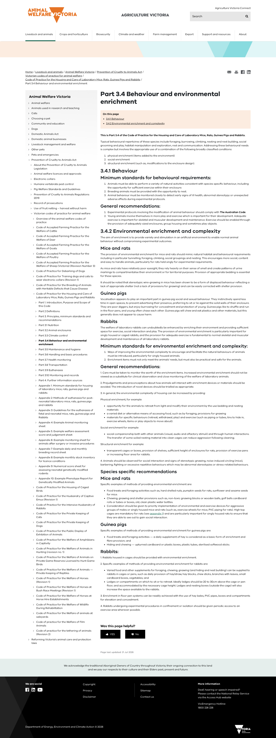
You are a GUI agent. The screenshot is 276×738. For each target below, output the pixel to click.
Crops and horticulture (74, 34)
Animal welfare (40, 103)
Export (189, 34)
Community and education (48, 123)
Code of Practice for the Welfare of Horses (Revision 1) (62, 580)
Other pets (38, 149)
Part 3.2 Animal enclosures (55, 330)
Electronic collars (44, 179)
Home (29, 72)
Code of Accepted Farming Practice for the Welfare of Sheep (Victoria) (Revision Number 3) (65, 264)
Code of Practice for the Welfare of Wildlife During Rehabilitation (62, 606)
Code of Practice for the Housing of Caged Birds (62, 489)
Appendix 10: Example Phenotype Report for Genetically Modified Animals (66, 480)
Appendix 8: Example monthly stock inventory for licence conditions (67, 459)
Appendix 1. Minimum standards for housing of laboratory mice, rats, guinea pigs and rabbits (66, 389)
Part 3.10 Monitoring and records (59, 375)
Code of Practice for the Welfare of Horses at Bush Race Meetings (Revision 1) (64, 588)
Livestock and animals (39, 34)
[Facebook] (243, 72)
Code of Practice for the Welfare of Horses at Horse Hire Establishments (64, 597)
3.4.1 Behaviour (115, 119)
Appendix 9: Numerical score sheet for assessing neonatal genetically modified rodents (63, 470)
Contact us (147, 697)
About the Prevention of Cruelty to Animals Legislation (60, 166)
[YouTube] (40, 690)
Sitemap (145, 690)
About (242, 34)
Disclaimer (89, 697)
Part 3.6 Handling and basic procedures (63, 354)
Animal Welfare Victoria (79, 72)
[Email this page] (229, 72)
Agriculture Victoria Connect (233, 8)
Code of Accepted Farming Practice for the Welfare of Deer (62, 237)
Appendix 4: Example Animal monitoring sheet (63, 424)
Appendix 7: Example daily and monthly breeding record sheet (63, 450)
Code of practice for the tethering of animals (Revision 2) (63, 632)
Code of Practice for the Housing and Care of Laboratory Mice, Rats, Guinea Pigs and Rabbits (82, 79)
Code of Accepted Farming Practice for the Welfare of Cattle (62, 229)
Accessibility (148, 684)
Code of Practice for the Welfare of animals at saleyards (64, 614)
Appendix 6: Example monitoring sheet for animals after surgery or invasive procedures (66, 441)
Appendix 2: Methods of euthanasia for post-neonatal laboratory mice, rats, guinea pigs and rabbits (66, 401)
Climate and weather (131, 34)
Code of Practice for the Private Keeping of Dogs (62, 524)
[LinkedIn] (249, 72)
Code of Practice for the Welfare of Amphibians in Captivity (65, 541)
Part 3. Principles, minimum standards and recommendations (65, 318)
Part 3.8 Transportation (53, 365)
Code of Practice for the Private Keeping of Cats (62, 515)
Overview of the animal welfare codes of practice (61, 220)
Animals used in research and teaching (55, 108)
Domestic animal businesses (48, 139)
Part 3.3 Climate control (53, 335)
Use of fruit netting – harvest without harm (60, 208)
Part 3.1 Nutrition (49, 325)
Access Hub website (219, 697)
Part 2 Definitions (49, 311)
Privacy (87, 690)
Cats (34, 113)
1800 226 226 (205, 707)
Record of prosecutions (48, 203)
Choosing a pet (40, 118)
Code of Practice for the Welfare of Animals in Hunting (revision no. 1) (64, 550)
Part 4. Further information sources (60, 380)
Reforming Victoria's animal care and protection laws (61, 641)
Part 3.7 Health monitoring (55, 360)
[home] (52, 15)
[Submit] (246, 16)
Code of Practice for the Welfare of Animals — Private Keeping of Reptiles (64, 571)
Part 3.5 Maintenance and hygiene (59, 349)
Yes (112, 634)
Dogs (34, 129)
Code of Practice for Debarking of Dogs (60, 271)
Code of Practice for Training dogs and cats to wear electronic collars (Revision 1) (64, 278)
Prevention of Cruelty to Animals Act (119, 72)
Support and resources (216, 34)
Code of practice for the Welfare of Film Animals (60, 623)
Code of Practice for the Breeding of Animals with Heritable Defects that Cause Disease (63, 286)
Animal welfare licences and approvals (57, 174)
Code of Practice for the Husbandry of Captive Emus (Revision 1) (65, 497)
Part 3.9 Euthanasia (51, 370)
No (137, 634)
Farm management (165, 34)
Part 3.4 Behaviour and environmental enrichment (63, 342)
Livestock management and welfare (53, 144)
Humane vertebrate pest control (54, 184)
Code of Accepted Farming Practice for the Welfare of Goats (62, 246)
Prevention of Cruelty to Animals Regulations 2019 (61, 196)
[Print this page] (236, 72)
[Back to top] (263, 668)
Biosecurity (103, 34)
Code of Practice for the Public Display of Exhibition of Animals (61, 532)
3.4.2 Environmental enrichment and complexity (135, 123)
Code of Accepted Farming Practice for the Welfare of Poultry (62, 255)
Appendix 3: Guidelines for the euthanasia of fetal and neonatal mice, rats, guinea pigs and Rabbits (67, 413)
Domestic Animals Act (44, 134)
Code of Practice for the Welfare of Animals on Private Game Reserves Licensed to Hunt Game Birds (65, 560)
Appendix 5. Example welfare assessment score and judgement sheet (64, 433)
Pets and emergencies (45, 155)
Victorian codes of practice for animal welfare (53, 76)
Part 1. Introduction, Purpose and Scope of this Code (64, 304)
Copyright (89, 684)
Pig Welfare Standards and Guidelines (57, 189)
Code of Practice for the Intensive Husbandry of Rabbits (65, 506)
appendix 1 (156, 513)
